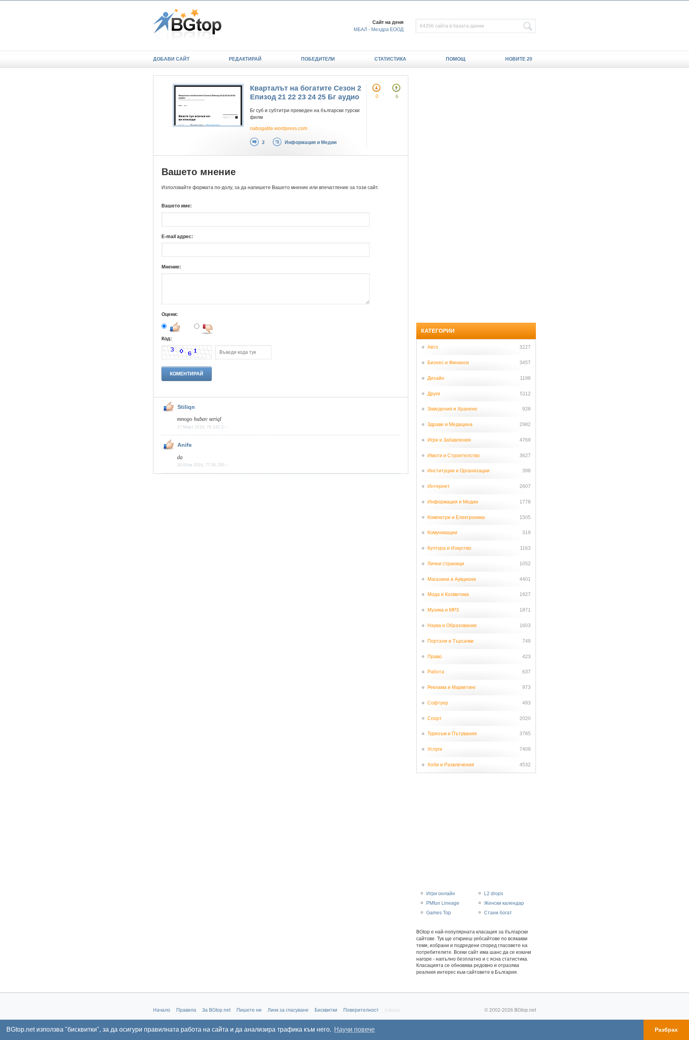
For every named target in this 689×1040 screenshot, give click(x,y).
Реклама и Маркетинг (451, 687)
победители (318, 59)
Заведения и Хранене (452, 409)
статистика (390, 59)
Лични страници (445, 563)
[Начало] (191, 25)
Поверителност (361, 1010)
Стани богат (498, 913)
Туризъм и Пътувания (452, 733)
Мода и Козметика (448, 594)
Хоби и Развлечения (450, 765)
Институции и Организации (458, 471)
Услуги (434, 749)
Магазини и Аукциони (451, 579)
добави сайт (171, 59)
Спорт (434, 718)
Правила (186, 1010)
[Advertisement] (476, 195)
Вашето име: (176, 206)
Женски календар (504, 903)
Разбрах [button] (666, 1029)
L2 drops (493, 893)
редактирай (245, 59)
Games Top (438, 913)
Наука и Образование (452, 625)
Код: (166, 338)
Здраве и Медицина (449, 424)
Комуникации (442, 532)
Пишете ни (249, 1010)
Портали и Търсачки (450, 641)
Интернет (438, 486)
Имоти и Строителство (453, 455)
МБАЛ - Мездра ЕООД (379, 29)
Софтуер (437, 703)
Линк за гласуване (288, 1010)
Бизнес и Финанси (448, 362)
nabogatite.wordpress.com (278, 128)
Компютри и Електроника (456, 517)
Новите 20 (518, 59)
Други (433, 394)
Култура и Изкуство (449, 548)
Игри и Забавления (449, 440)
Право (434, 656)
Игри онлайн (440, 893)
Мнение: (171, 267)
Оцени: (169, 314)
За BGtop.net (216, 1010)
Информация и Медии (311, 142)
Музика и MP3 (443, 610)
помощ (455, 59)
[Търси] (528, 26)
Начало (161, 1010)
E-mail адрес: (177, 236)
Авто (432, 347)
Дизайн (435, 378)
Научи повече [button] (354, 1029)
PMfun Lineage (442, 903)
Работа (435, 672)
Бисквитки (326, 1010)
